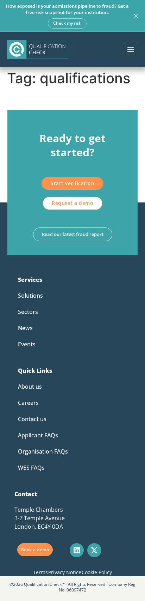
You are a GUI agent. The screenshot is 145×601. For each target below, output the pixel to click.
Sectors (28, 312)
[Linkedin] (77, 550)
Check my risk (67, 23)
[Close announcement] (136, 16)
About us (30, 386)
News (25, 328)
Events (27, 344)
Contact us (32, 419)
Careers (28, 403)
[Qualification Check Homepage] (37, 49)
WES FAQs (31, 468)
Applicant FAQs (38, 435)
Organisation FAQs (43, 451)
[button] (130, 49)
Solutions (30, 295)
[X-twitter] (94, 550)
